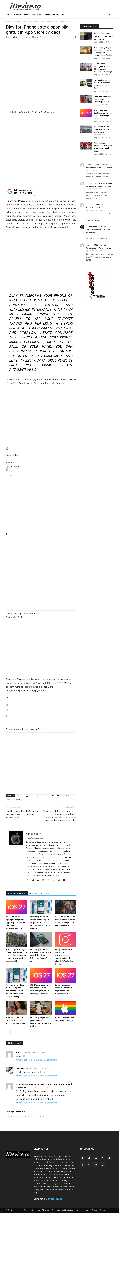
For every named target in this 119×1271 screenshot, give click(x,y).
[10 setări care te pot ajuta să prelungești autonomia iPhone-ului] (16, 1008)
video (18, 799)
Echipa (94, 1210)
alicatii (19, 796)
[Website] (59, 880)
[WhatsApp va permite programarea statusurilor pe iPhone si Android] (41, 1008)
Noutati (10, 799)
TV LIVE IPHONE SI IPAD (33, 14)
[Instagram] (33, 880)
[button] (109, 14)
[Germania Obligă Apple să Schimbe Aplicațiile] (65, 1008)
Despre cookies (83, 1210)
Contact (103, 1210)
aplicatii (16, 21)
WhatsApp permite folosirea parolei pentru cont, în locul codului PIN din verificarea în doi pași (40, 955)
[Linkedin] (38, 880)
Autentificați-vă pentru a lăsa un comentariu (36, 1060)
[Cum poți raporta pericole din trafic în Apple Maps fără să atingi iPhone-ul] (65, 975)
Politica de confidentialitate (63, 1210)
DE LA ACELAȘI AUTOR (39, 894)
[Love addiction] (97, 299)
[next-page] (12, 1032)
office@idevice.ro (56, 1198)
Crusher (20, 1068)
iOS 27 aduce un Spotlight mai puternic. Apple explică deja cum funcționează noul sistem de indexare (16, 922)
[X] (54, 880)
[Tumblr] (49, 880)
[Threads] (102, 1164)
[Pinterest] (44, 880)
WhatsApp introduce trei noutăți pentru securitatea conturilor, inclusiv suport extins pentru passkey (15, 991)
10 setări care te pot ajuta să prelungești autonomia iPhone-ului (15, 1020)
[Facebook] (28, 880)
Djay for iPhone (42, 796)
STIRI (9, 14)
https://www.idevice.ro (34, 838)
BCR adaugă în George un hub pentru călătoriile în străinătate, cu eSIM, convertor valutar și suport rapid (16, 955)
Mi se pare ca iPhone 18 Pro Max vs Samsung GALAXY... (102, 99)
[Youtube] (65, 880)
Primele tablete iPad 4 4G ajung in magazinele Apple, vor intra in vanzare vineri (22, 814)
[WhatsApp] (89, 1164)
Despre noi (28, 1210)
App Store (29, 796)
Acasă (8, 21)
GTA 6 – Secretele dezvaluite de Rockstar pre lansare (98, 229)
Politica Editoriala (42, 1210)
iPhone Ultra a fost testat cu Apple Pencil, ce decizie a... (103, 36)
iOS (63, 14)
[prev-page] (7, 1032)
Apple (47, 14)
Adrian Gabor (18, 37)
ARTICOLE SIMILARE (17, 894)
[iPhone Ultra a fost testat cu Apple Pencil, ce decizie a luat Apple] (86, 36)
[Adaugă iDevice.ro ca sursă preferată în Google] (41, 191)
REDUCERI (17, 14)
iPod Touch (69, 796)
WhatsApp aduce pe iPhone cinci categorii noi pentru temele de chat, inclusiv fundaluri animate (40, 922)
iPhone (56, 14)
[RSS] (102, 1158)
